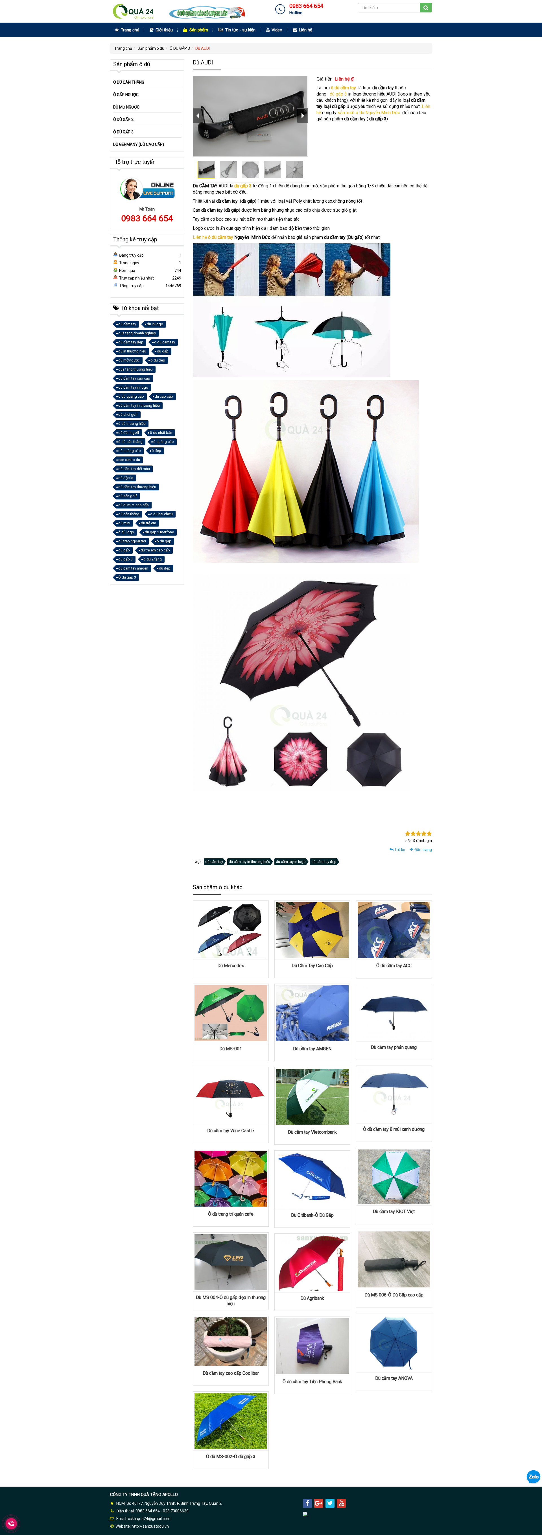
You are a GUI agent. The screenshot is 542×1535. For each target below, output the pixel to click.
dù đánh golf (128, 432)
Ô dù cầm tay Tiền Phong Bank (312, 1381)
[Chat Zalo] (533, 1477)
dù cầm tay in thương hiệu (249, 861)
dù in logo (155, 324)
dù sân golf (127, 496)
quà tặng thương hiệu (135, 369)
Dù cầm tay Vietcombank (312, 1132)
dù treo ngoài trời (132, 541)
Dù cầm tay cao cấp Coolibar (231, 1373)
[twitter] (330, 1503)
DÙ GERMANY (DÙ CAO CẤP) (138, 144)
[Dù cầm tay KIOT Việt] (394, 1176)
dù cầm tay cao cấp (134, 378)
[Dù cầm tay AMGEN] (312, 1013)
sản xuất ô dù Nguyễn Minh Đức (369, 112)
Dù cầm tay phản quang (394, 1047)
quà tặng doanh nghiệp (137, 333)
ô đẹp (156, 451)
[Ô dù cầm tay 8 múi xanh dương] (394, 1094)
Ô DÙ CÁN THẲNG (128, 82)
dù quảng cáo (129, 451)
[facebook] (307, 1503)
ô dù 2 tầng (152, 559)
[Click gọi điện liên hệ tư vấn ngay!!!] (11, 1523)
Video (276, 30)
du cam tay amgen (133, 568)
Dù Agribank (312, 1298)
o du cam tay (164, 342)
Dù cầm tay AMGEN (312, 1048)
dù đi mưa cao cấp (133, 505)
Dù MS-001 (230, 1048)
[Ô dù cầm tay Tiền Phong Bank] (312, 1346)
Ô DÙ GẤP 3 (180, 48)
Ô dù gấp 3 (127, 577)
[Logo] (182, 11)
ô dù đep (157, 360)
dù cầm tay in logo (291, 861)
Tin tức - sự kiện (239, 30)
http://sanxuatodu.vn (150, 1526)
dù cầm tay (214, 861)
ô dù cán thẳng (130, 442)
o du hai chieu (161, 514)
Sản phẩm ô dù (150, 48)
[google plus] (318, 1503)
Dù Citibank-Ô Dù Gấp (312, 1215)
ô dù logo (126, 532)
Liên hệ (305, 30)
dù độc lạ (125, 478)
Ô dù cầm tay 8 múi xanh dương (394, 1129)
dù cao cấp (164, 396)
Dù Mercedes (230, 965)
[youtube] (341, 1503)
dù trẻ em (148, 523)
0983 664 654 (147, 218)
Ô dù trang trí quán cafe (230, 1214)
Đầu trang (423, 849)
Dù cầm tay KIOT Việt (394, 1211)
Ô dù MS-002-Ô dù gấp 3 (230, 1456)
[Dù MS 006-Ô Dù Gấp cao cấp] (394, 1259)
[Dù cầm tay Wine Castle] (230, 1095)
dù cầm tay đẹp (323, 861)
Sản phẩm (198, 30)
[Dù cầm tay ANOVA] (394, 1342)
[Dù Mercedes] (230, 930)
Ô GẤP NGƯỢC (126, 94)
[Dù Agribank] (312, 1262)
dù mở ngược (129, 360)
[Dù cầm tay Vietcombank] (312, 1096)
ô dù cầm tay (344, 87)
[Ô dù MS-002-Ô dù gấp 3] (230, 1421)
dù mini (124, 523)
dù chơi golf (128, 414)
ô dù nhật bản (161, 432)
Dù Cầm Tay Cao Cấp (312, 965)
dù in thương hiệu (132, 351)
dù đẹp (165, 568)
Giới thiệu (163, 30)
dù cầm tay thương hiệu (137, 487)
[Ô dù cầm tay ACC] (394, 930)
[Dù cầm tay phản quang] (394, 1012)
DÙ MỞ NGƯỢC (126, 107)
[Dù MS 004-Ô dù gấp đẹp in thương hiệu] (230, 1261)
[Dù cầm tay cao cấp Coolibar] (230, 1341)
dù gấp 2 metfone (159, 532)
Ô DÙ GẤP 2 (123, 119)
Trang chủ (129, 30)
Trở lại (399, 849)
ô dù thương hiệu (132, 423)
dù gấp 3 (338, 94)
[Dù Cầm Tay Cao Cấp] (312, 930)
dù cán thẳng (128, 514)
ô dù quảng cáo (131, 396)
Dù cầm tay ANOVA (394, 1378)
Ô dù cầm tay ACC (394, 965)
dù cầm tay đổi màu (134, 469)
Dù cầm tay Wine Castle (230, 1130)
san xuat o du (129, 460)
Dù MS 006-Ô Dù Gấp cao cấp (393, 1295)
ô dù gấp (164, 541)
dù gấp (163, 351)
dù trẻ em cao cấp (155, 550)
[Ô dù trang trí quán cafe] (230, 1178)
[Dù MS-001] (230, 1013)
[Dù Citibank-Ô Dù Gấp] (312, 1179)
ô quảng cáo (163, 442)
